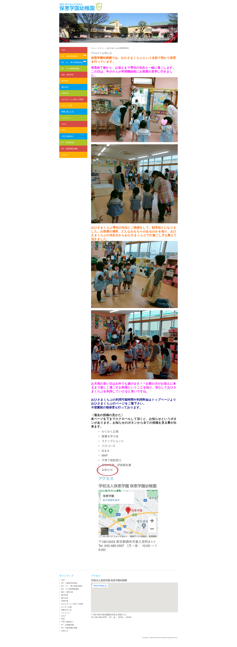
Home (93, 48)
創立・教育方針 (67, 75)
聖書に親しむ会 (67, 112)
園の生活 (64, 87)
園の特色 (64, 81)
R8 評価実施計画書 (69, 149)
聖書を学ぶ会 (66, 610)
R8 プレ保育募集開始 (70, 69)
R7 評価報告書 (67, 142)
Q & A (63, 124)
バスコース (65, 118)
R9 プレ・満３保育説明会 (72, 62)
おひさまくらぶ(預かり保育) (72, 99)
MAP (63, 130)
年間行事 (64, 93)
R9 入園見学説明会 (69, 56)
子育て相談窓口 (67, 136)
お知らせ (101, 48)
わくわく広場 (66, 105)
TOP (63, 50)
